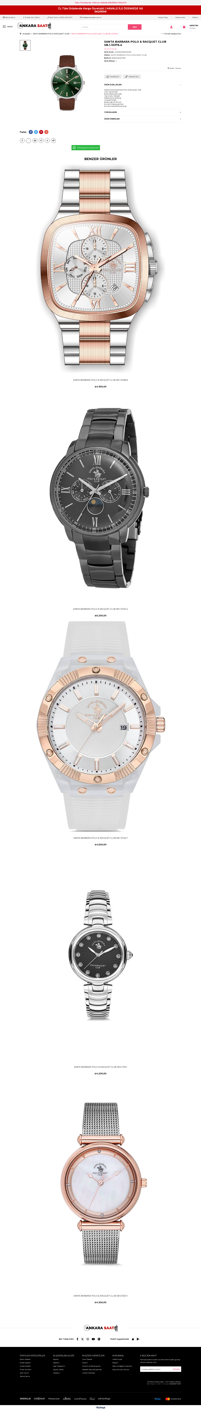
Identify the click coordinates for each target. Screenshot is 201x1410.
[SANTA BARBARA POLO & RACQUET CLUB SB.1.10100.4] (100, 497)
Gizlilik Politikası (88, 1373)
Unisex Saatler (25, 1366)
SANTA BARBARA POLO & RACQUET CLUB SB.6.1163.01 (101, 1296)
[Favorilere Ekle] (28, 140)
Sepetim (56, 1363)
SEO (159, 1384)
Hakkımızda (180, 17)
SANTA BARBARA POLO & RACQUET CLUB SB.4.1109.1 (100, 1067)
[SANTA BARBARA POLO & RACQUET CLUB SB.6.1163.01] (100, 1184)
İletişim (195, 17)
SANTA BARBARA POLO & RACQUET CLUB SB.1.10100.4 (100, 609)
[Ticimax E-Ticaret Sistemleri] (100, 1407)
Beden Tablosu (175, 68)
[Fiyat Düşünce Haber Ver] (47, 140)
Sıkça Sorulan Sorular (120, 1369)
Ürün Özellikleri (113, 85)
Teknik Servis (10, 17)
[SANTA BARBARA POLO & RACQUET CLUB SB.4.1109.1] (100, 955)
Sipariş (55, 1359)
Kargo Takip (163, 17)
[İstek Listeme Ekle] (35, 140)
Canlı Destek (87, 1359)
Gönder (176, 1369)
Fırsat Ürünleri (25, 1369)
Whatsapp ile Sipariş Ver (88, 148)
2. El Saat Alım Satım (31, 17)
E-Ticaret (165, 1384)
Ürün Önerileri (112, 119)
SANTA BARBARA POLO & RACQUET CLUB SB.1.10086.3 (100, 380)
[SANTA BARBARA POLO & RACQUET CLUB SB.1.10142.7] (100, 726)
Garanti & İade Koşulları (91, 1366)
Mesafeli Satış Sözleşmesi (92, 1369)
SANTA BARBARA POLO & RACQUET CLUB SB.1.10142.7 (100, 838)
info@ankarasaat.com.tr (91, 17)
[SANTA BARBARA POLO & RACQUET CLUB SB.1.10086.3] (100, 268)
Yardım (85, 1363)
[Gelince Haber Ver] (53, 140)
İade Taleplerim (59, 1366)
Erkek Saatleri (25, 1363)
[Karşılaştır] (41, 140)
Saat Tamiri (24, 1373)
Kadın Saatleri (25, 1359)
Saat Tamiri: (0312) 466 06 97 (60, 17)
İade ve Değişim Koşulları (122, 1366)
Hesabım (56, 1373)
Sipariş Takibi (58, 1369)
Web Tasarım (151, 1384)
